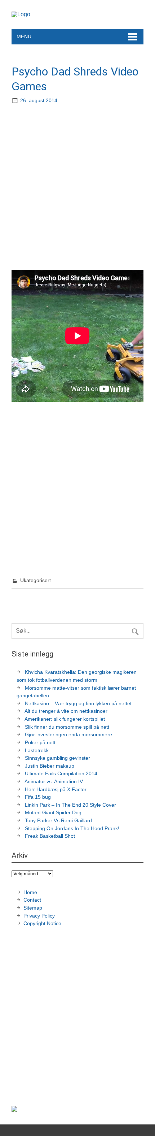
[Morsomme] (21, 14)
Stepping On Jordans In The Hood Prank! (72, 828)
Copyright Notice (42, 923)
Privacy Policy (39, 916)
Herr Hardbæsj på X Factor (56, 789)
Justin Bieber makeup (49, 766)
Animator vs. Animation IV (54, 781)
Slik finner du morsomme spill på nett (67, 727)
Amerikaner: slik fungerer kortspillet (65, 719)
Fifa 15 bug (38, 797)
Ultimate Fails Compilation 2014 (61, 773)
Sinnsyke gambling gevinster (57, 758)
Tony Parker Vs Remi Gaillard (58, 820)
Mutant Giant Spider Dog (53, 812)
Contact (32, 900)
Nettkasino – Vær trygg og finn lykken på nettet (78, 703)
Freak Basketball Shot (50, 836)
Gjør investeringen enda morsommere (68, 734)
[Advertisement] (77, 187)
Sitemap (32, 908)
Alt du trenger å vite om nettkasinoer (66, 711)
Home (30, 892)
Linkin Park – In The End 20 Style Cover (70, 805)
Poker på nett (40, 742)
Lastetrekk (37, 750)
